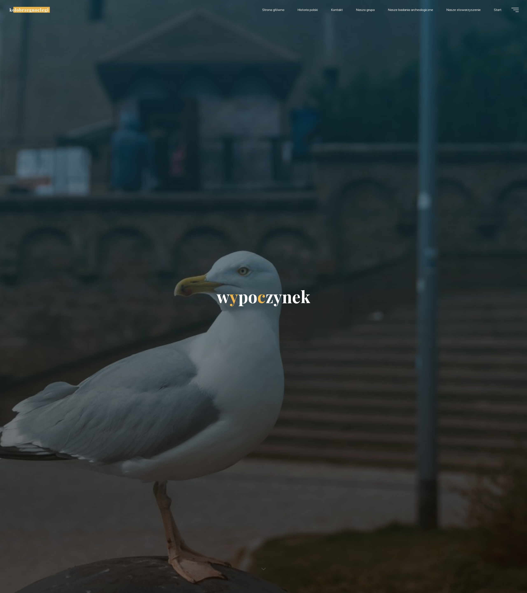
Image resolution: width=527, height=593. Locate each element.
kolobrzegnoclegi (29, 10)
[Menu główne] (515, 10)
